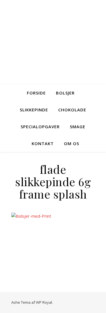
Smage (77, 126)
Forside (36, 93)
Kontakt (43, 143)
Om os (71, 143)
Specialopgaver (40, 126)
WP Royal (44, 302)
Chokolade (72, 109)
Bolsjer (65, 93)
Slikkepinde (34, 109)
